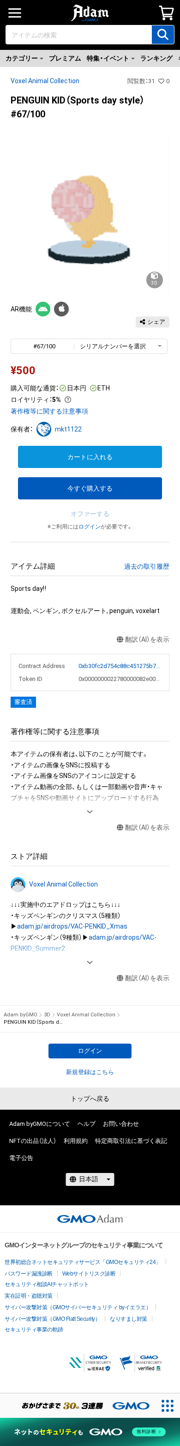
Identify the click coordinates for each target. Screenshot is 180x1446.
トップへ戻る (90, 1098)
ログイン (89, 526)
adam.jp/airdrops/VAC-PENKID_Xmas (72, 926)
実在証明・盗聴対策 (29, 1296)
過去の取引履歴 (146, 566)
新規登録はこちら (90, 1072)
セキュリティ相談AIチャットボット (47, 1284)
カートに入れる (90, 457)
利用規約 (76, 1140)
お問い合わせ (121, 1123)
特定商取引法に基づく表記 (131, 1140)
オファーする (90, 513)
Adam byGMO (20, 1015)
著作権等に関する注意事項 (49, 411)
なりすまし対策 (128, 1319)
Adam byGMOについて (39, 1123)
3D (47, 1015)
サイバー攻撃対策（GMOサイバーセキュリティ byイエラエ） (78, 1307)
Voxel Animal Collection (45, 81)
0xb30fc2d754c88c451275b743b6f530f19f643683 (119, 665)
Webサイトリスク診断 (89, 1273)
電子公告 (21, 1157)
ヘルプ (87, 1123)
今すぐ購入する (90, 488)
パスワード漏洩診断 (29, 1273)
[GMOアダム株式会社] (90, 1219)
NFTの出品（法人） (32, 1140)
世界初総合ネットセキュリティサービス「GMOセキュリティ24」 (83, 1262)
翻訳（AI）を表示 (147, 639)
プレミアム (65, 58)
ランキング (156, 58)
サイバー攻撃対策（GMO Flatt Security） (52, 1319)
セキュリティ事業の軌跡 (34, 1329)
